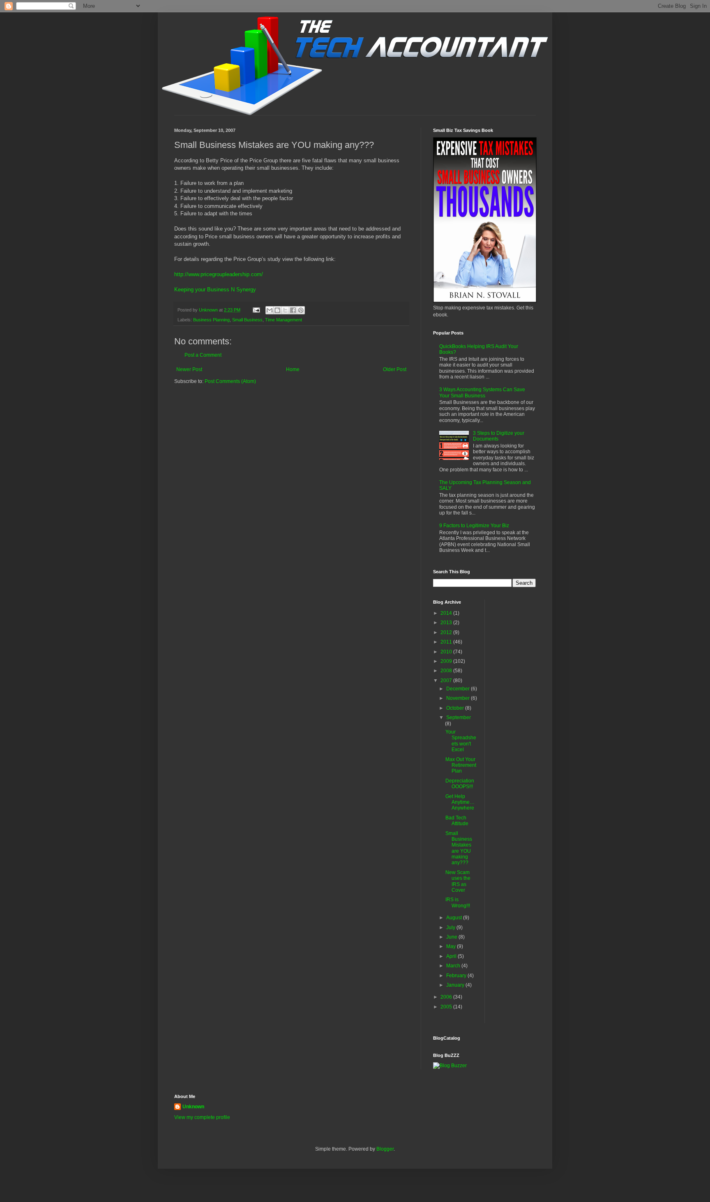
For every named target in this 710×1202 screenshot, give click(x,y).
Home (293, 369)
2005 (446, 1007)
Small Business (247, 319)
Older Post (394, 369)
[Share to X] (285, 310)
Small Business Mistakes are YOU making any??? (458, 848)
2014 (446, 613)
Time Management (283, 319)
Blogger (385, 1149)
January (456, 985)
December (458, 689)
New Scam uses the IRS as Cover (457, 881)
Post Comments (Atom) (230, 381)
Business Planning (211, 319)
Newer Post (189, 369)
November (458, 698)
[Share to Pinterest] (301, 310)
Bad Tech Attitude (456, 820)
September (458, 717)
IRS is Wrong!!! (457, 902)
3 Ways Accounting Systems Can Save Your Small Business (482, 392)
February (457, 975)
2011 (446, 642)
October (455, 708)
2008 (446, 671)
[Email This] (269, 310)
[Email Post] (256, 309)
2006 (446, 997)
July (451, 927)
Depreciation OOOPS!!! (459, 783)
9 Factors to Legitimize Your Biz (474, 525)
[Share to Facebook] (293, 310)
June (452, 937)
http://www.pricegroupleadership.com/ (218, 274)
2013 (446, 622)
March (453, 966)
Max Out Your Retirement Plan (460, 765)
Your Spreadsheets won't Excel (460, 740)
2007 (446, 680)
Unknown (193, 1107)
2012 (446, 632)
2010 (446, 652)
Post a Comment (202, 355)
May (451, 946)
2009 (446, 661)
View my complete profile (202, 1117)
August (454, 918)
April (452, 956)
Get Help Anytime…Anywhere (460, 802)
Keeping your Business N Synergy (215, 289)
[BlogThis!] (277, 310)
